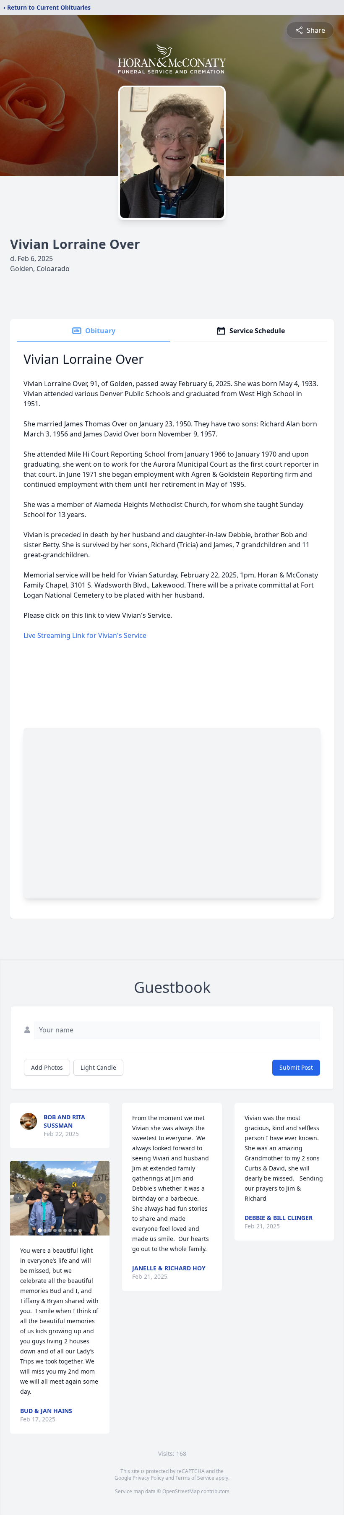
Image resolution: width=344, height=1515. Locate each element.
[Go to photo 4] (55, 1230)
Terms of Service (194, 1477)
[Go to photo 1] (40, 1230)
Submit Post (296, 1067)
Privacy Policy (148, 1477)
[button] (59, 1198)
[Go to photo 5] (60, 1230)
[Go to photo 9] (80, 1230)
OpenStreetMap (181, 1491)
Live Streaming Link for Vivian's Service (84, 635)
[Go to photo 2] (45, 1230)
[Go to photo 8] (75, 1230)
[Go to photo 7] (70, 1230)
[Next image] (101, 1198)
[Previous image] (18, 1198)
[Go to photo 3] (50, 1230)
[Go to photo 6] (65, 1230)
